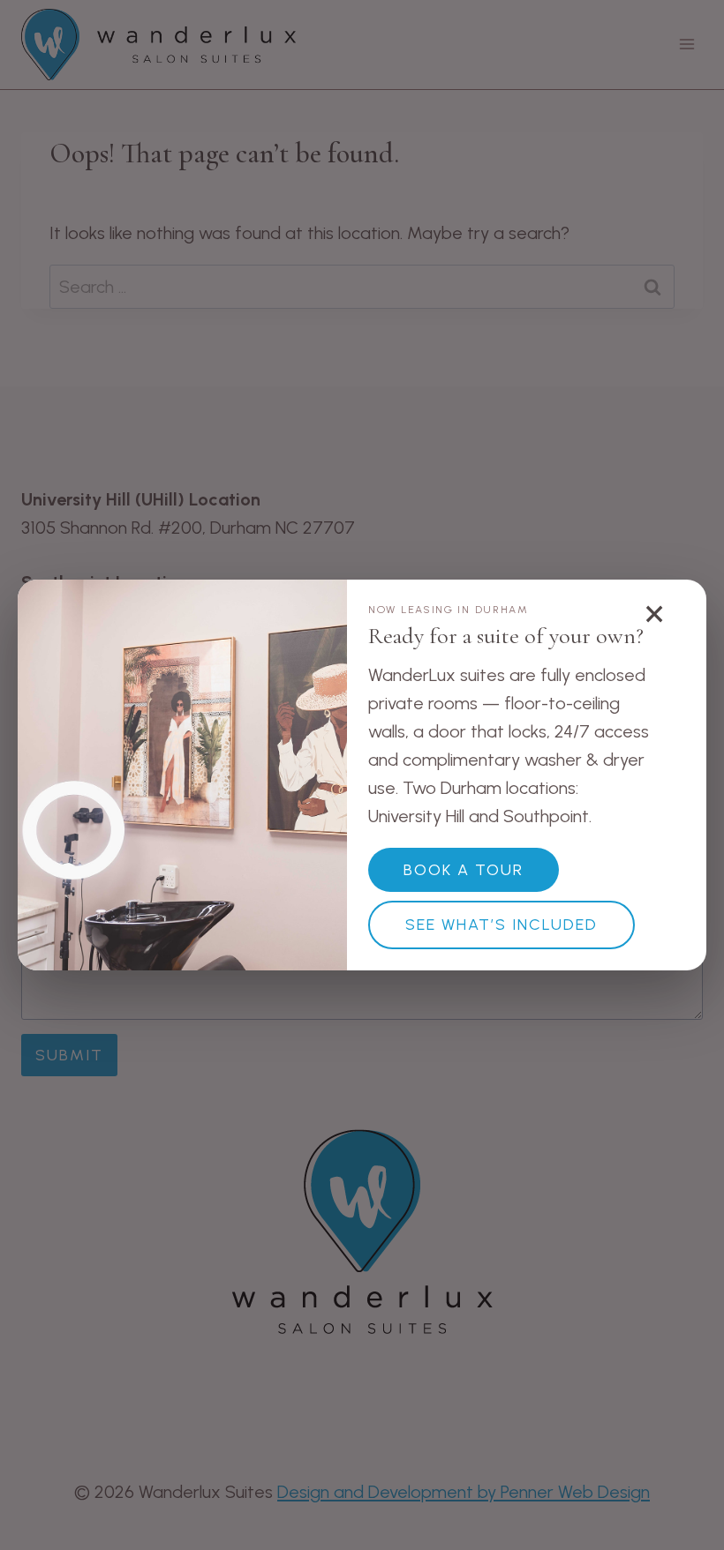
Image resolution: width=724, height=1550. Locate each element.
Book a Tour (463, 870)
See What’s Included (501, 924)
